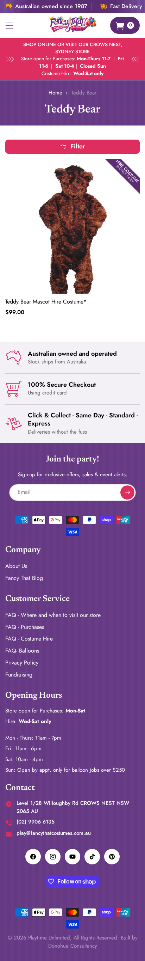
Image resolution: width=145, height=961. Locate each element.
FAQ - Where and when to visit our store (53, 615)
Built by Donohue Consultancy (93, 942)
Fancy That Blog (24, 578)
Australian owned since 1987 (51, 6)
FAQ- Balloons (22, 651)
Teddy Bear (83, 93)
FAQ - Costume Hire (29, 639)
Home (55, 93)
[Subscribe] (127, 492)
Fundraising (18, 675)
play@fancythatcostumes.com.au (54, 833)
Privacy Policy (21, 663)
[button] (9, 25)
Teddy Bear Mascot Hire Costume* (46, 302)
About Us (16, 566)
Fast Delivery (126, 6)
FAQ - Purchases (24, 627)
